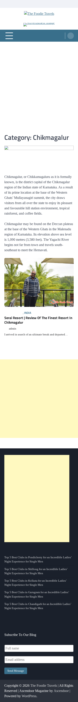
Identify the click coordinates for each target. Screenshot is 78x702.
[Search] (70, 35)
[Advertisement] (39, 83)
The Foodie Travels (43, 685)
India (27, 312)
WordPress (29, 696)
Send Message (15, 670)
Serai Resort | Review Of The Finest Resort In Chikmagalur (38, 320)
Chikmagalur (13, 312)
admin (12, 328)
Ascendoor (61, 691)
